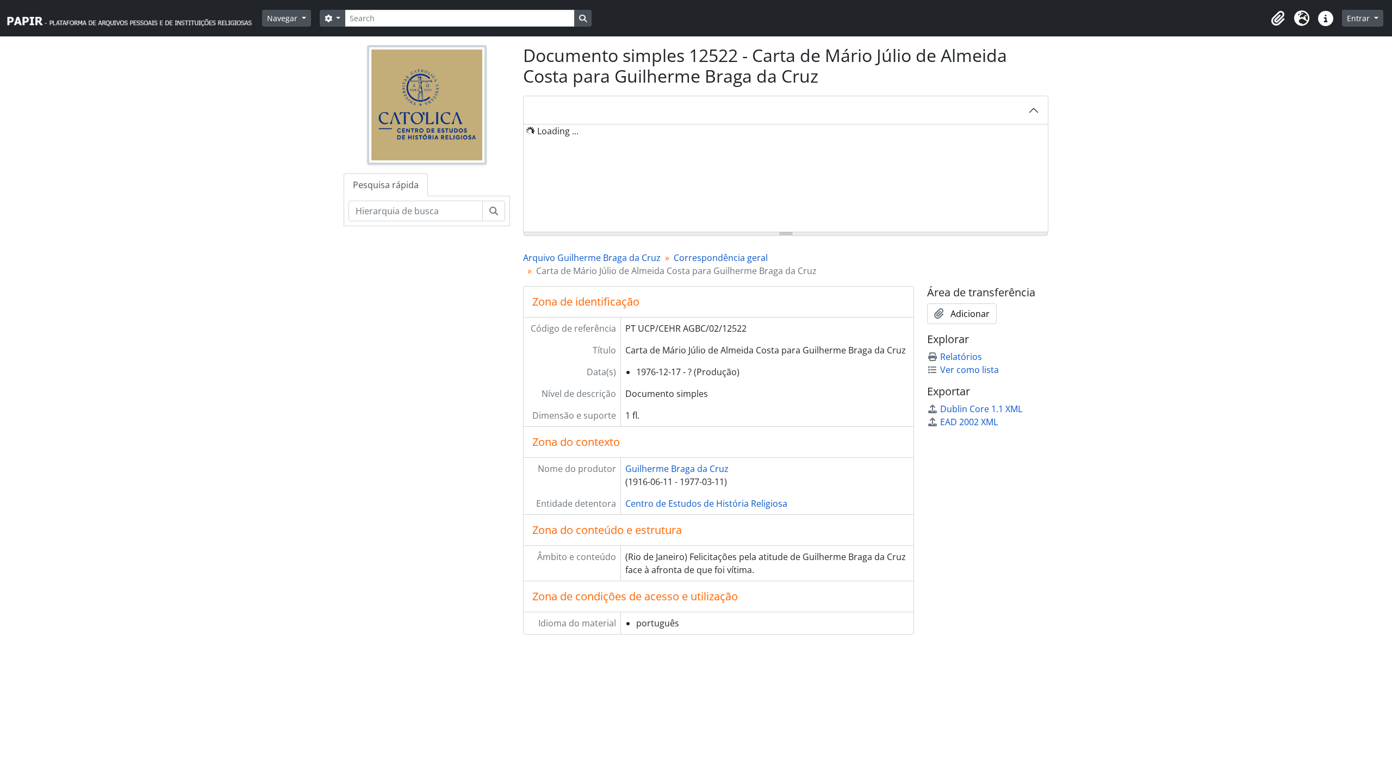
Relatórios (961, 357)
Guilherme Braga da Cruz (677, 469)
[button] (1278, 18)
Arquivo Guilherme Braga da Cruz (592, 258)
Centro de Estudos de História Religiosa (706, 503)
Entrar (1359, 18)
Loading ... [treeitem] (558, 131)
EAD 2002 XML (969, 422)
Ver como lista (969, 370)
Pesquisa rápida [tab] (386, 185)
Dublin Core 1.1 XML (981, 409)
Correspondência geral (721, 258)
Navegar (283, 18)
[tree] (786, 179)
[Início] (134, 18)
